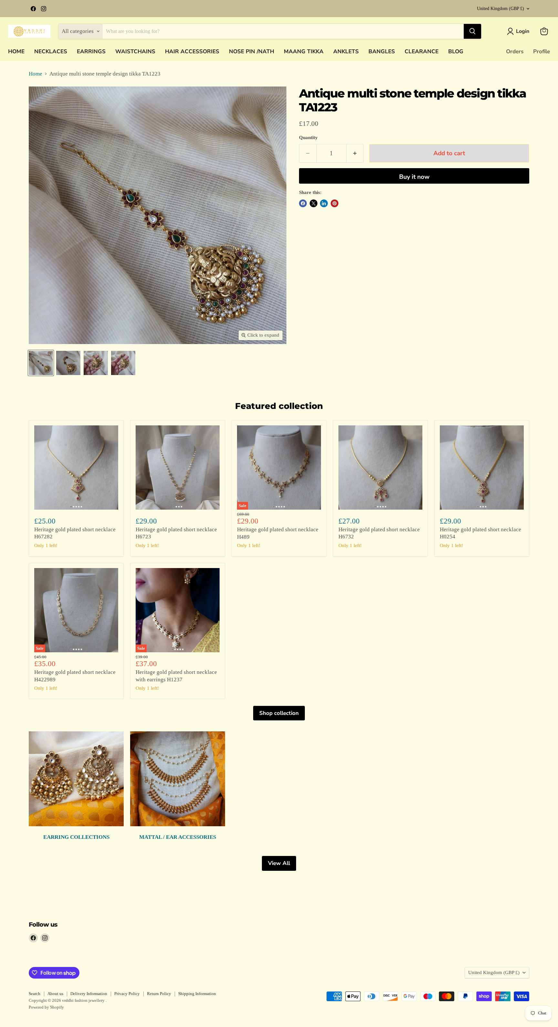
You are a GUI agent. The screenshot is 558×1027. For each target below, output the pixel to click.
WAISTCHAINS (135, 51)
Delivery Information (88, 993)
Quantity (308, 137)
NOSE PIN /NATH (251, 51)
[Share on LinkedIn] (324, 203)
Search (34, 993)
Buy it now (414, 177)
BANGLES (381, 51)
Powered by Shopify (46, 1007)
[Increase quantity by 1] (355, 153)
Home (35, 74)
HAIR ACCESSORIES (192, 51)
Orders (514, 51)
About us (55, 993)
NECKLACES (50, 51)
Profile (541, 51)
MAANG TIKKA (304, 51)
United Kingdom (500, 8)
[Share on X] (313, 203)
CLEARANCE (422, 51)
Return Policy (159, 993)
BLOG (455, 51)
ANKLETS (346, 51)
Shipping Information (197, 993)
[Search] (472, 31)
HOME (16, 51)
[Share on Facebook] (303, 203)
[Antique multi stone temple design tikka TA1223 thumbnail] (41, 363)
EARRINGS (91, 51)
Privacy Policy (127, 993)
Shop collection (279, 713)
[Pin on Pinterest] (334, 203)
